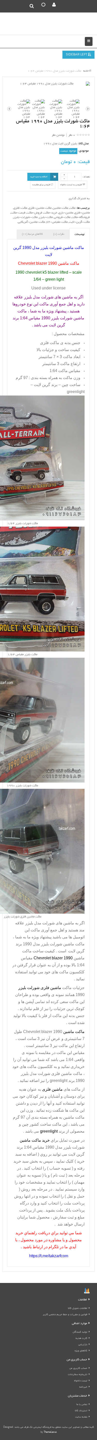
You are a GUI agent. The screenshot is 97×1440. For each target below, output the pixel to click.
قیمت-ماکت (18, 212)
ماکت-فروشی (62, 217)
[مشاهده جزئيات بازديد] (87, 1291)
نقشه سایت (81, 1417)
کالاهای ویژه (81, 1351)
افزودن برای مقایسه (41, 185)
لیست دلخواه (80, 1381)
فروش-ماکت (34, 212)
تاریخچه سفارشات (77, 1374)
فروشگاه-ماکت (81, 217)
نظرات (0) (58, 234)
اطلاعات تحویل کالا (77, 1308)
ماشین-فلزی (82, 212)
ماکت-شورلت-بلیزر (25, 217)
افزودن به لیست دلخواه (71, 185)
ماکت (72, 208)
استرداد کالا (81, 1411)
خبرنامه (83, 1387)
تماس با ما (81, 1404)
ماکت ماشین (74, 1117)
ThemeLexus (50, 1432)
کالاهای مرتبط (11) (32, 234)
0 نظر (71, 135)
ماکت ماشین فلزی (67, 1073)
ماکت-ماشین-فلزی (39, 208)
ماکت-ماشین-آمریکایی (31, 222)
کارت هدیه (81, 1338)
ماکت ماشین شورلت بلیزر (63, 944)
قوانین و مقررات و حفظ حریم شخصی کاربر (65, 1314)
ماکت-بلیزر (46, 217)
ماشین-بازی (65, 212)
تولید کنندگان (80, 1332)
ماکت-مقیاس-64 (57, 222)
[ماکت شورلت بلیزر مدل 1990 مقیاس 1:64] (48, 84)
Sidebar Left (77, 54)
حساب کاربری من (78, 1368)
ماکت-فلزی (20, 208)
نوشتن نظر (58, 135)
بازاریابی (82, 1344)
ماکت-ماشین (60, 208)
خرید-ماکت (50, 212)
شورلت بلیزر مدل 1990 (65, 1147)
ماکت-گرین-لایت (79, 222)
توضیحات (80, 234)
